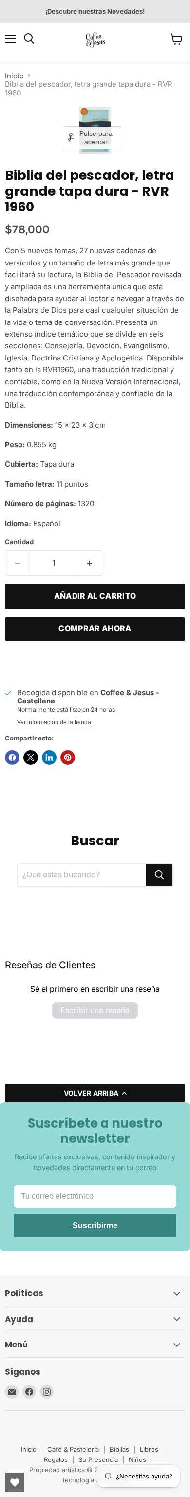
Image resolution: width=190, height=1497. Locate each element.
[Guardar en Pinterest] (67, 757)
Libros (149, 1449)
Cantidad (19, 542)
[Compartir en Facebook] (12, 757)
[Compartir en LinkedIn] (49, 757)
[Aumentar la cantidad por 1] (89, 563)
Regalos (56, 1459)
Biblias (119, 1449)
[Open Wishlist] (14, 1482)
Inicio (14, 76)
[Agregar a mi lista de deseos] (14, 663)
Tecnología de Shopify (95, 1480)
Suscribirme (95, 1225)
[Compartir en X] (30, 757)
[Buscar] (159, 875)
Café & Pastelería (73, 1449)
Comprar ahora (94, 628)
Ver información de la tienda (54, 722)
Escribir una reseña (95, 1010)
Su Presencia (98, 1459)
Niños (137, 1459)
